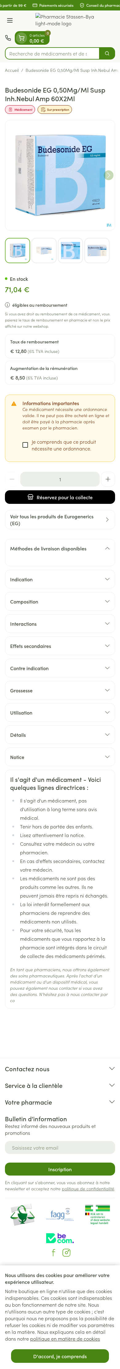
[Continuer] (109, 175)
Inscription (60, 1169)
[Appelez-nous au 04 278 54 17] (8, 38)
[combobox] (52, 53)
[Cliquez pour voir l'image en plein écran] (60, 175)
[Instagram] (66, 1252)
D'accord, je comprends (60, 1356)
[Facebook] (53, 1252)
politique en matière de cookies (65, 1338)
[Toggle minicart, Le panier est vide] (21, 38)
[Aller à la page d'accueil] (66, 21)
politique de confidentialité (88, 1188)
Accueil (12, 70)
